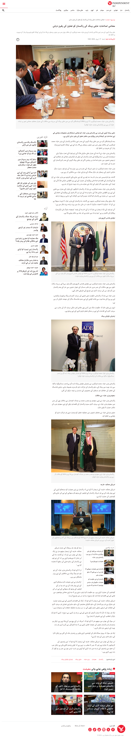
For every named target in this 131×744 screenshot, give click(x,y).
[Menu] (4, 4)
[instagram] (104, 729)
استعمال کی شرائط (80, 726)
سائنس (72, 10)
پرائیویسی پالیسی (66, 726)
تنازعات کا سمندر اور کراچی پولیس (28, 229)
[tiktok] (94, 729)
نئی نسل (108, 10)
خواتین (116, 10)
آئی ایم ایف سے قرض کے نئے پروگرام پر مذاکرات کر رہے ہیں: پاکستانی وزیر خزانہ (94, 554)
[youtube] (99, 729)
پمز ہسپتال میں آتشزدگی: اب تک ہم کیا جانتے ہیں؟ (27, 152)
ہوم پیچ (113, 20)
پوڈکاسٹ (58, 10)
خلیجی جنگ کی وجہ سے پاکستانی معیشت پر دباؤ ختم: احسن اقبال (100, 686)
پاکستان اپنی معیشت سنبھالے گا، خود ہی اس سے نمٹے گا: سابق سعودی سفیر (94, 572)
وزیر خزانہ (86, 659)
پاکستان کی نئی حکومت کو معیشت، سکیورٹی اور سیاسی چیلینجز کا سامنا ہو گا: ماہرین (95, 582)
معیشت (108, 20)
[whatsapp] (90, 729)
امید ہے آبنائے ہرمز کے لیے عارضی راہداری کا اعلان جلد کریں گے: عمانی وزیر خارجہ (26, 175)
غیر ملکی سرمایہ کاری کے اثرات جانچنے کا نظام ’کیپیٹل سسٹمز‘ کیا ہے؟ (99, 708)
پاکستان (127, 10)
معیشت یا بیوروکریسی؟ (96, 561)
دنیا (121, 10)
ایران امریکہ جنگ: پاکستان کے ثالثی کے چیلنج (27, 218)
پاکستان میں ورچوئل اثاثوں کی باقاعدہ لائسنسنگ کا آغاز (68, 688)
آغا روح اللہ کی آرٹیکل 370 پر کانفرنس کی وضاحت (27, 272)
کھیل (92, 10)
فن (97, 10)
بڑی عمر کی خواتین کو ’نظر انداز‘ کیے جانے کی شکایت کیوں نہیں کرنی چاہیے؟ (26, 186)
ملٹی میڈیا (80, 10)
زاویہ (86, 10)
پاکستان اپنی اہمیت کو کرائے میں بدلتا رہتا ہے (28, 250)
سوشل (102, 10)
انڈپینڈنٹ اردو (110, 39)
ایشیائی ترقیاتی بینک (67, 659)
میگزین (66, 10)
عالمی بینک (78, 659)
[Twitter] (108, 729)
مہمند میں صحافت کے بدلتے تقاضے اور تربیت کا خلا (27, 196)
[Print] (17, 39)
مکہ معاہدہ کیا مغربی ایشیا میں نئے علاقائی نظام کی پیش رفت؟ (26, 240)
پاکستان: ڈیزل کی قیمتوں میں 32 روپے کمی (68, 710)
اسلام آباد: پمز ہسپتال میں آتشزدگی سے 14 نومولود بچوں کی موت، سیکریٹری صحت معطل (27, 163)
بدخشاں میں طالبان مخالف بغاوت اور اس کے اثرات (28, 261)
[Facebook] (113, 729)
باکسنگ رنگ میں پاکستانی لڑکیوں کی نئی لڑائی (26, 143)
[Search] (3, 10)
